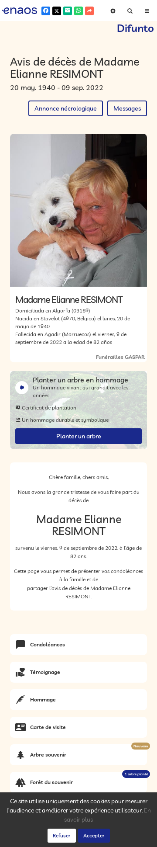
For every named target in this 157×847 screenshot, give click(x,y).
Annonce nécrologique (65, 108)
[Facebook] (45, 11)
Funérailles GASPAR (120, 357)
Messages (127, 108)
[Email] (67, 11)
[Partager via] (89, 11)
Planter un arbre (78, 436)
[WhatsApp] (78, 11)
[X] (56, 11)
